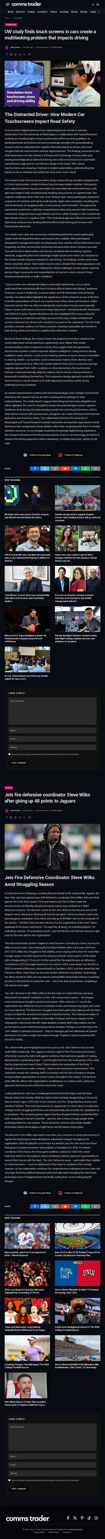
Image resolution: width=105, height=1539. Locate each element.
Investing (64, 12)
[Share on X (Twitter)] (11, 54)
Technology (11, 25)
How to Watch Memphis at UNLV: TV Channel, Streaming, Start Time (77, 1291)
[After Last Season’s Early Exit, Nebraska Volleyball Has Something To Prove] (27, 1273)
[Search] (97, 4)
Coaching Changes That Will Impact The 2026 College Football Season (27, 1366)
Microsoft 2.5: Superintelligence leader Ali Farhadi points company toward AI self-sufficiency (25, 638)
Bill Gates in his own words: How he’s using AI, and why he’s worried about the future (27, 516)
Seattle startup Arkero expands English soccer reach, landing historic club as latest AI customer (77, 517)
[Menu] (8, 4)
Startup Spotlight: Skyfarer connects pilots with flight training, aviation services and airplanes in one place (76, 638)
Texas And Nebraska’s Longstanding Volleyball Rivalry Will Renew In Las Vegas (25, 1328)
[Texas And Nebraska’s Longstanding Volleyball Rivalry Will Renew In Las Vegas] (27, 1311)
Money (74, 12)
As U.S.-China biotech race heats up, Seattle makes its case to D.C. (26, 677)
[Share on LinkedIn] (20, 54)
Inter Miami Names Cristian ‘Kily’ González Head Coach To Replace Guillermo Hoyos (25, 1403)
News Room (15, 47)
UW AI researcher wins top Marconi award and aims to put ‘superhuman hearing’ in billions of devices (27, 558)
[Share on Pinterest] (15, 54)
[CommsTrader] (27, 4)
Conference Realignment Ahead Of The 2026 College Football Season (77, 1328)
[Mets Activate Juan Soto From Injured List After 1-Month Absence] (27, 1236)
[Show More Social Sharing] (29, 54)
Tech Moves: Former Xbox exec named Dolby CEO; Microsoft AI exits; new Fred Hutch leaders (27, 598)
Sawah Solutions (75, 1529)
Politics (53, 12)
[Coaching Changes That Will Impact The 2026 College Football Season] (27, 1348)
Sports (9, 788)
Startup (83, 12)
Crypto (93, 12)
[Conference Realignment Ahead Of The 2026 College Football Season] (77, 1311)
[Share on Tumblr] (24, 54)
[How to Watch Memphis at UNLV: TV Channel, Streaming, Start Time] (77, 1273)
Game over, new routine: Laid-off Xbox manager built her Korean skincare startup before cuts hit (76, 558)
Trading (31, 12)
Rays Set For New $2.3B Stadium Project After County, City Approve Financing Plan (77, 1254)
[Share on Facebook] (7, 54)
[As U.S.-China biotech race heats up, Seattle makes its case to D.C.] (27, 659)
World (10, 12)
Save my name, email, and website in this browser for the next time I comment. (45, 754)
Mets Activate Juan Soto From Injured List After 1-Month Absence (25, 1254)
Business (20, 12)
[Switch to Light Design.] (93, 4)
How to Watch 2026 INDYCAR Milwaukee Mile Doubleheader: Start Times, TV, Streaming (77, 1366)
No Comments (43, 47)
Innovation (42, 12)
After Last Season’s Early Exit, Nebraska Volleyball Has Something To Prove (24, 1291)
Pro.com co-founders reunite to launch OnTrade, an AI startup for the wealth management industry (74, 598)
